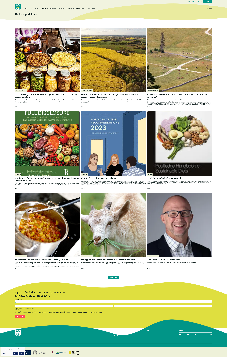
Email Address (18, 299)
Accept (21, 353)
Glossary (116, 330)
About (148, 330)
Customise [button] (4, 353)
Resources (117, 335)
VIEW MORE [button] (113, 277)
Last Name (116, 304)
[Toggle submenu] (28, 9)
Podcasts (149, 333)
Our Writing (117, 333)
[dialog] (13, 352)
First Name (17, 304)
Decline (15, 353)
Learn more (85, 312)
